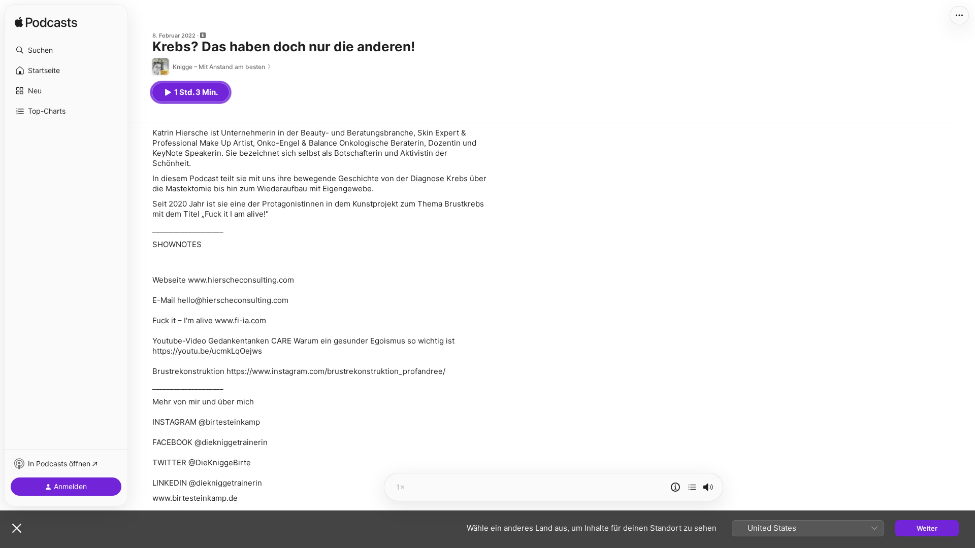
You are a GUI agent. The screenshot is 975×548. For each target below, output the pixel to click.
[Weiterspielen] (692, 487)
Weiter (927, 528)
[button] (66, 50)
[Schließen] (16, 528)
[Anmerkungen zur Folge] (675, 487)
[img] (46, 23)
